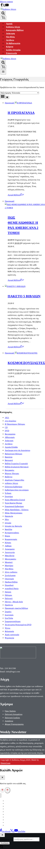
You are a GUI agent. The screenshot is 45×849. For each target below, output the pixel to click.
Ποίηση (8, 592)
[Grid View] (2, 96)
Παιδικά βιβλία (11, 582)
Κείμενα (9, 46)
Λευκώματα (10, 549)
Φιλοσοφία (9, 631)
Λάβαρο (8, 546)
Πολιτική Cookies (12, 718)
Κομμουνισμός (11, 539)
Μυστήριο (9, 565)
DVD (7, 431)
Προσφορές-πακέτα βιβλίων (16, 608)
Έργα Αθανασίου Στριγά (15, 500)
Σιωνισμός (9, 615)
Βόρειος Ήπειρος (12, 473)
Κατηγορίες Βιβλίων (15, 30)
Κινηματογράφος (12, 532)
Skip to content (6, 1)
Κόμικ (7, 536)
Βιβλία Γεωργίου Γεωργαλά (16, 463)
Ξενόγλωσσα (10, 575)
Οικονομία (9, 579)
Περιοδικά (9, 585)
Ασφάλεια (9, 721)
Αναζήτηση (5, 843)
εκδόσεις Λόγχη (11, 483)
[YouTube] (7, 6)
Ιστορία (8, 523)
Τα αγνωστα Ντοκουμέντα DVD (18, 625)
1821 (7, 417)
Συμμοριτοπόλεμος (13, 621)
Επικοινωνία (11, 53)
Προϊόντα (9, 605)
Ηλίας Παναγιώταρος (13, 513)
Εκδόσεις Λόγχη (13, 27)
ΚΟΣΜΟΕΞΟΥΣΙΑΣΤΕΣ (26, 363)
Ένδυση (8, 493)
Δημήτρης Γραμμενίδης (14, 480)
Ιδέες (7, 519)
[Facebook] (2, 6)
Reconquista (10, 434)
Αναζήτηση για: (6, 839)
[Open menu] (3, 72)
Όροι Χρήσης (10, 711)
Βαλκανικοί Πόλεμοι (13, 454)
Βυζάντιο (8, 477)
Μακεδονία (9, 555)
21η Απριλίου (10, 421)
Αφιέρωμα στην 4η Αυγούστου (17, 450)
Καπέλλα (8, 529)
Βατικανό (9, 460)
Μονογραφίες (10, 559)
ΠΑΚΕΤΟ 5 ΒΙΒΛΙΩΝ (24, 296)
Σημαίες (8, 611)
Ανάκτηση (10, 33)
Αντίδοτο (10, 40)
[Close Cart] (2, 778)
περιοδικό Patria (11, 588)
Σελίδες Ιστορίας (13, 50)
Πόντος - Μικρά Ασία (14, 602)
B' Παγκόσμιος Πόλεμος (15, 424)
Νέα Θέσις (10, 37)
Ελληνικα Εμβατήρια (13, 487)
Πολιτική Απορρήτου (13, 714)
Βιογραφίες (9, 470)
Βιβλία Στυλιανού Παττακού (16, 467)
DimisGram (5, 763)
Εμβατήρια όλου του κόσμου (17, 490)
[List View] (7, 97)
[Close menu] (0, 795)
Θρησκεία (9, 516)
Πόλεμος (8, 595)
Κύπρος (8, 542)
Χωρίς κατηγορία (12, 634)
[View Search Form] (3, 13)
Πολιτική (8, 598)
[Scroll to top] (2, 790)
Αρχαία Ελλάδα (11, 447)
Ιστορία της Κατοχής (13, 526)
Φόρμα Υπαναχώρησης (14, 724)
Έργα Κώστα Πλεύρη (13, 503)
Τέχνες (7, 628)
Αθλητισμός (10, 437)
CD (6, 427)
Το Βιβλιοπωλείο (13, 43)
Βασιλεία (8, 457)
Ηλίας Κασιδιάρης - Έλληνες (17, 510)
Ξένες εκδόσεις (11, 572)
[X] (4, 6)
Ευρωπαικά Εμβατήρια (14, 506)
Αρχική (9, 23)
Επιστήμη (9, 496)
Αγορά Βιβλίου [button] (14, 195)
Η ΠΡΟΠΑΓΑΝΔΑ (21, 113)
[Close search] (2, 835)
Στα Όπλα (9, 618)
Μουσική (8, 562)
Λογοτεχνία (10, 552)
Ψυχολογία (9, 638)
